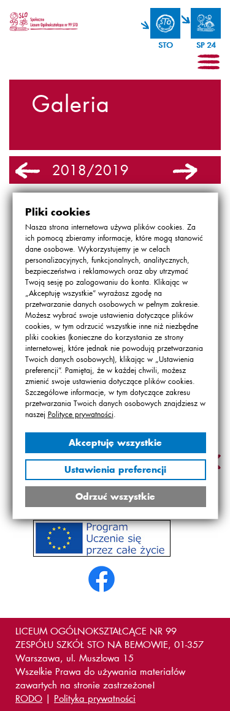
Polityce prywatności (80, 413)
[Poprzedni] (27, 171)
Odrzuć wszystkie (115, 496)
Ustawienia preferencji (115, 469)
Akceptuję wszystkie (115, 442)
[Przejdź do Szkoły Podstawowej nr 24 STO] (201, 23)
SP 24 (205, 45)
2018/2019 (90, 170)
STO (165, 45)
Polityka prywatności (95, 698)
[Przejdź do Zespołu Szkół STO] (160, 23)
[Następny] (185, 171)
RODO (28, 698)
